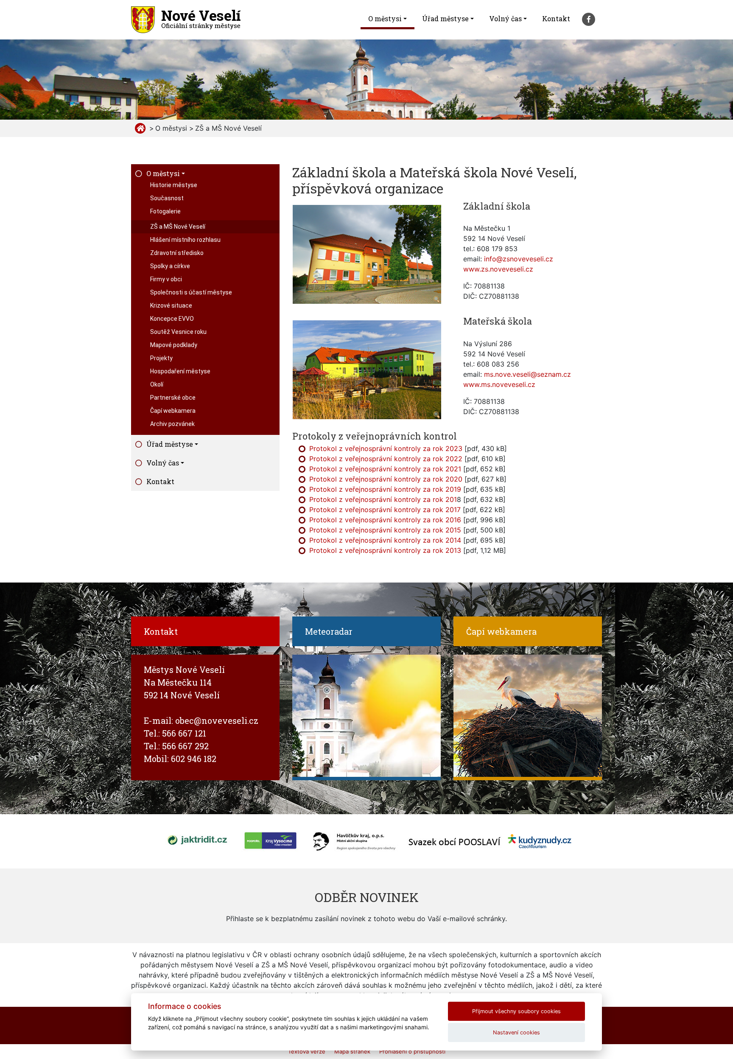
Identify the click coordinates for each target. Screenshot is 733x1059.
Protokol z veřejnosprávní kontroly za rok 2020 (385, 479)
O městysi (385, 18)
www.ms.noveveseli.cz (499, 384)
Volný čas (505, 18)
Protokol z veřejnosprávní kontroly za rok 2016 (385, 519)
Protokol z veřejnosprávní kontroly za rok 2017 (385, 509)
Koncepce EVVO (172, 318)
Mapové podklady (173, 345)
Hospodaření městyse (180, 371)
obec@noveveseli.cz (216, 720)
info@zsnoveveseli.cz (518, 259)
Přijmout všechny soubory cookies (516, 1011)
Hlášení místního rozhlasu (185, 239)
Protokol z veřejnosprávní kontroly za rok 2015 (385, 530)
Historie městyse (173, 185)
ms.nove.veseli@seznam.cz (527, 374)
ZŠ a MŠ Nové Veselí (177, 226)
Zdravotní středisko (177, 252)
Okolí (156, 384)
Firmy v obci (166, 279)
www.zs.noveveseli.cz (498, 269)
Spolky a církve (170, 266)
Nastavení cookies (516, 1032)
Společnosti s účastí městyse (191, 292)
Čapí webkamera (173, 410)
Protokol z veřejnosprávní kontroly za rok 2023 (385, 448)
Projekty (161, 358)
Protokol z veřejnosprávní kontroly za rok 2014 (385, 540)
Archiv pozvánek (172, 423)
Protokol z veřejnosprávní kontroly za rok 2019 (385, 489)
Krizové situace (171, 305)
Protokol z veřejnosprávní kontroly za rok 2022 (385, 458)
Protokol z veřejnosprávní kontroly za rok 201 (383, 499)
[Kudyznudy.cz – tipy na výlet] (539, 840)
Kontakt (556, 18)
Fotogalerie (165, 211)
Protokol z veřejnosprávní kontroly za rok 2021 (385, 469)
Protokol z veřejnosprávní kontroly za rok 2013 (385, 550)
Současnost (167, 198)
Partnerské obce (173, 397)
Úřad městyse (445, 18)
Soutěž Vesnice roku (178, 331)
